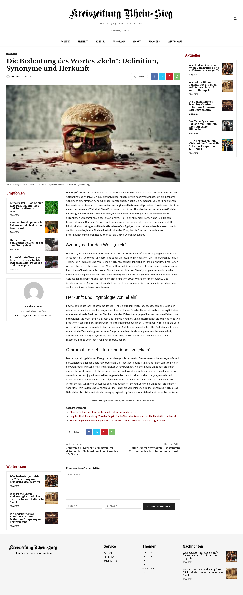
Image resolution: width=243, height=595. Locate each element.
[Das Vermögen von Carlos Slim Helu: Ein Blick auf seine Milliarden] (227, 125)
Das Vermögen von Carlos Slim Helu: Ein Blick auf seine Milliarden (203, 125)
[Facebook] (154, 76)
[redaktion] (8, 76)
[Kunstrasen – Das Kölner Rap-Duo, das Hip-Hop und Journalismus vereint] (51, 207)
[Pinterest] (169, 76)
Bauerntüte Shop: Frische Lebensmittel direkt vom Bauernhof (26, 225)
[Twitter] (162, 76)
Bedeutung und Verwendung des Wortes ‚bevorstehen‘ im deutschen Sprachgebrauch (117, 420)
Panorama (11, 54)
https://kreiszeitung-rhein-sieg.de (34, 311)
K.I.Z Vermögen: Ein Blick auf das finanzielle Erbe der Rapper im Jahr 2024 (204, 145)
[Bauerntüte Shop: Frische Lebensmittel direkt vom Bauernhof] (51, 227)
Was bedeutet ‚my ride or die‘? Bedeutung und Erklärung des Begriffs (26, 479)
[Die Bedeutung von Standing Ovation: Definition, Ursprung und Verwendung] (51, 518)
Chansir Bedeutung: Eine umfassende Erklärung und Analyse (103, 412)
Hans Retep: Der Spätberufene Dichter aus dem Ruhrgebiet (26, 243)
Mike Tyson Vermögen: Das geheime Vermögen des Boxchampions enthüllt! (154, 449)
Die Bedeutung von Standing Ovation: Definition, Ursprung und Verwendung (26, 518)
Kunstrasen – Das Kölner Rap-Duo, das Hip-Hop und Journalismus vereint (26, 207)
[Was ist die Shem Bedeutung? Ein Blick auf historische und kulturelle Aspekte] (51, 498)
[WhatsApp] (177, 76)
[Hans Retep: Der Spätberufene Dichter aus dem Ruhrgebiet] (51, 244)
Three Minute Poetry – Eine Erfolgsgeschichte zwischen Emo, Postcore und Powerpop (26, 261)
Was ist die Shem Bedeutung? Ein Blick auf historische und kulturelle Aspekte (27, 498)
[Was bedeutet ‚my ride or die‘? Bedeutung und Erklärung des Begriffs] (51, 481)
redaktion (15, 76)
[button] (235, 18)
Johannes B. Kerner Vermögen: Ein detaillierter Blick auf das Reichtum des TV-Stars (92, 451)
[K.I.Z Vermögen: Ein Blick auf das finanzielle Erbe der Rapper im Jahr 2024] (227, 145)
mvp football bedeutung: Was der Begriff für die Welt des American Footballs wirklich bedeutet (123, 416)
